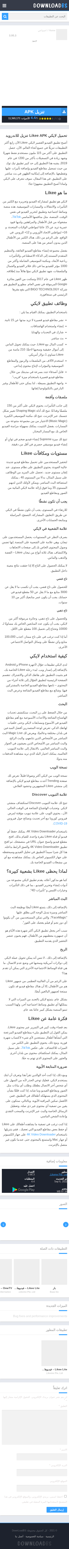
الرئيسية (50, 1536)
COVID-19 (60, 823)
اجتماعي (42, 30)
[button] (5, 16)
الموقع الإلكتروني (58, 1481)
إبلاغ (56, 118)
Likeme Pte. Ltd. (58, 1174)
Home (52, 30)
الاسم (63, 1449)
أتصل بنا (19, 1536)
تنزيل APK (34, 111)
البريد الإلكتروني (58, 1465)
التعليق (63, 1406)
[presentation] (66, 1225)
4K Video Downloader (41, 1134)
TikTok (16, 216)
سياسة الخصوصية (34, 1536)
